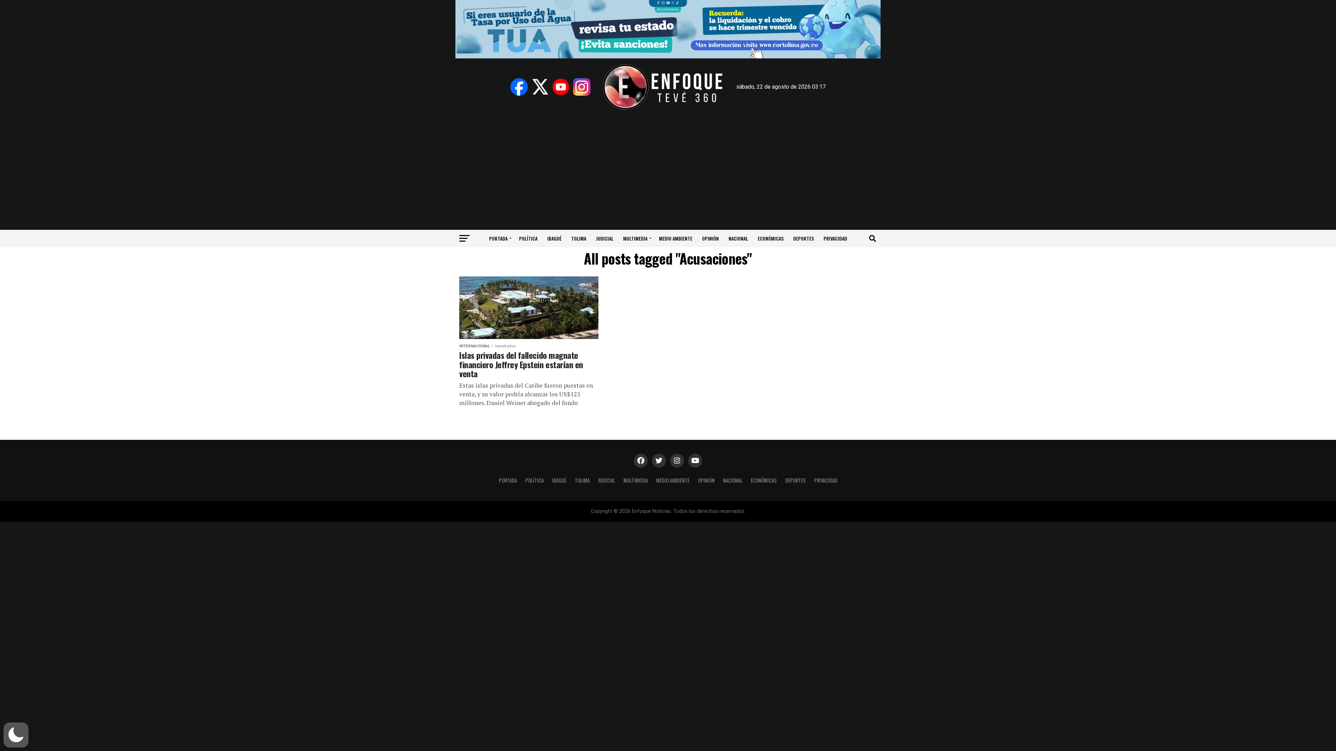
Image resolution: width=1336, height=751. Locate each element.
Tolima (578, 238)
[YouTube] (561, 87)
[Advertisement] (668, 167)
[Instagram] (581, 87)
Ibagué (554, 238)
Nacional (738, 238)
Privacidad (835, 238)
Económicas (771, 238)
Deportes (803, 238)
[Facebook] (519, 87)
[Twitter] (540, 87)
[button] (16, 735)
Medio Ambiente (675, 238)
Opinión (710, 238)
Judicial (604, 238)
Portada (498, 238)
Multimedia (635, 238)
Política (528, 238)
